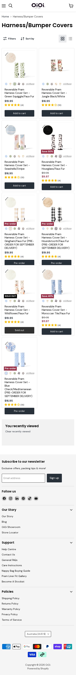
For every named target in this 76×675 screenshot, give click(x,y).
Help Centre (9, 549)
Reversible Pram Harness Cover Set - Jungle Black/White (54, 93)
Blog (4, 521)
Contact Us (8, 554)
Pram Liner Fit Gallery (14, 576)
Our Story (7, 516)
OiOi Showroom (11, 527)
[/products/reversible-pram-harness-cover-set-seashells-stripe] (19, 138)
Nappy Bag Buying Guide (16, 570)
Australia (36, 633)
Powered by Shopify (38, 668)
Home (5, 16)
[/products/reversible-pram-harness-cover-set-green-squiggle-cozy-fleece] (19, 65)
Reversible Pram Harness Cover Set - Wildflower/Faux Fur (17, 310)
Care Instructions (12, 565)
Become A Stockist (13, 581)
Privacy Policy (10, 614)
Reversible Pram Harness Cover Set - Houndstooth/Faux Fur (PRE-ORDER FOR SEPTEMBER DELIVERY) (55, 241)
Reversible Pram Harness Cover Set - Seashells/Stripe (17, 165)
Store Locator (10, 532)
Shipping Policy (10, 598)
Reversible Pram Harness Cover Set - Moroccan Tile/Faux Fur (56, 310)
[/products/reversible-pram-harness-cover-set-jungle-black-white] (56, 65)
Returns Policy (10, 603)
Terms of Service (12, 619)
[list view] (70, 39)
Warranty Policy (11, 609)
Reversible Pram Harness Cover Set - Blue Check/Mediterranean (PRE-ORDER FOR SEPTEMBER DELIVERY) (18, 387)
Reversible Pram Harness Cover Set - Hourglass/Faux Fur (54, 165)
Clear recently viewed (17, 431)
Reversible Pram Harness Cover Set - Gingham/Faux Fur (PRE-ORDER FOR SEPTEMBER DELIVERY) (19, 241)
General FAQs (9, 560)
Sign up (54, 478)
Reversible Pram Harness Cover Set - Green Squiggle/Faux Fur (19, 93)
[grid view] (62, 39)
